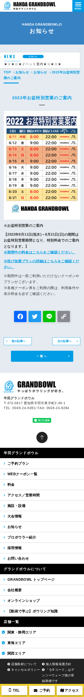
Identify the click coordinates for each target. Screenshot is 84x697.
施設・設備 (16, 506)
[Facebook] (20, 317)
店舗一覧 (11, 622)
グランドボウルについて (25, 569)
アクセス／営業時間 (23, 495)
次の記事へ (65, 341)
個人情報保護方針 (58, 664)
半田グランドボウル (21, 453)
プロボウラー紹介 (21, 537)
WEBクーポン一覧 (22, 474)
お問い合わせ (18, 558)
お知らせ (22, 72)
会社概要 (14, 590)
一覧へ (42, 356)
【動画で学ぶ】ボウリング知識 (32, 611)
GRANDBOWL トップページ (31, 579)
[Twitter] (35, 317)
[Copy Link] (63, 317)
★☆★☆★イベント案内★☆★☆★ (32, 64)
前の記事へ (19, 341)
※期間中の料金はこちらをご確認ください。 (40, 252)
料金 (11, 484)
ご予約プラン (18, 463)
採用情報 (14, 548)
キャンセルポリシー (25, 669)
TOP (7, 72)
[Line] (49, 317)
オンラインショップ (23, 601)
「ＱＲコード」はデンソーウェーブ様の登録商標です (58, 675)
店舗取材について (24, 664)
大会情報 (14, 516)
